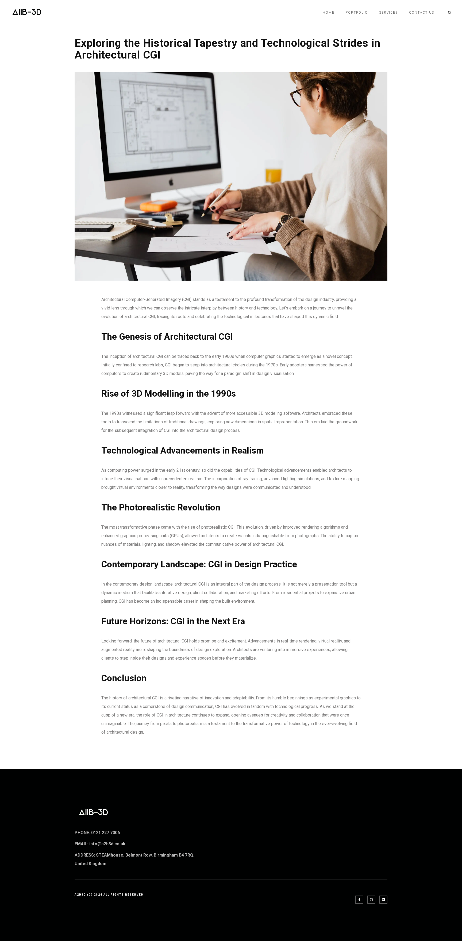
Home (328, 12)
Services (388, 12)
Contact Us (421, 12)
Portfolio (357, 12)
